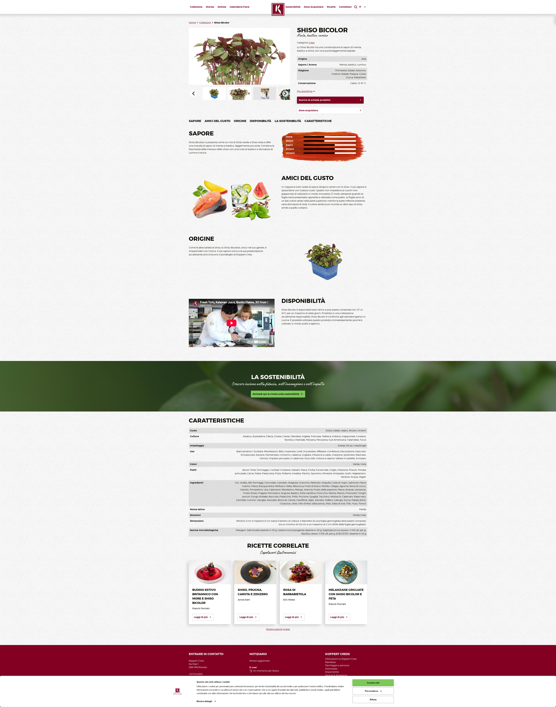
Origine (240, 121)
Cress (311, 42)
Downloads (331, 668)
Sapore (195, 121)
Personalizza (371, 691)
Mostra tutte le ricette (278, 629)
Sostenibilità (292, 6)
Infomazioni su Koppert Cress (341, 659)
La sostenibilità (288, 121)
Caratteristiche (318, 121)
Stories (210, 6)
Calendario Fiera (239, 6)
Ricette (331, 6)
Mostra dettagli (204, 701)
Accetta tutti (373, 683)
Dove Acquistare (313, 6)
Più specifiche (304, 91)
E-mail (253, 667)
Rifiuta (373, 699)
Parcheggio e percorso (337, 665)
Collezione (196, 6)
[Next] (285, 93)
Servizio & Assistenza (336, 675)
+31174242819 (196, 674)
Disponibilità (260, 121)
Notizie (222, 6)
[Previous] (193, 93)
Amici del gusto (217, 121)
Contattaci (345, 6)
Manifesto (330, 662)
